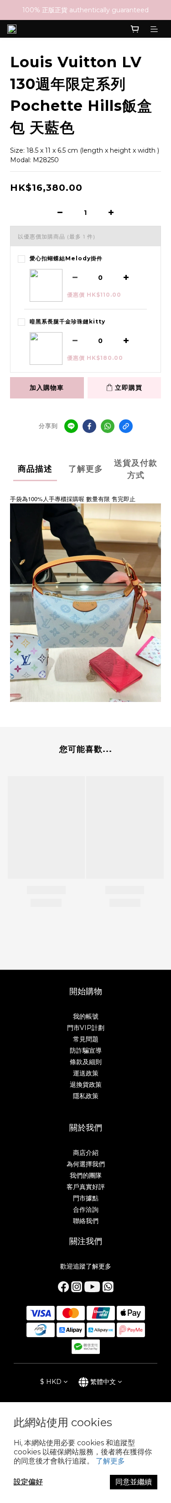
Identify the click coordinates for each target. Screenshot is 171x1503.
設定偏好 (28, 1482)
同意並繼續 (133, 1482)
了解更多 (110, 1461)
